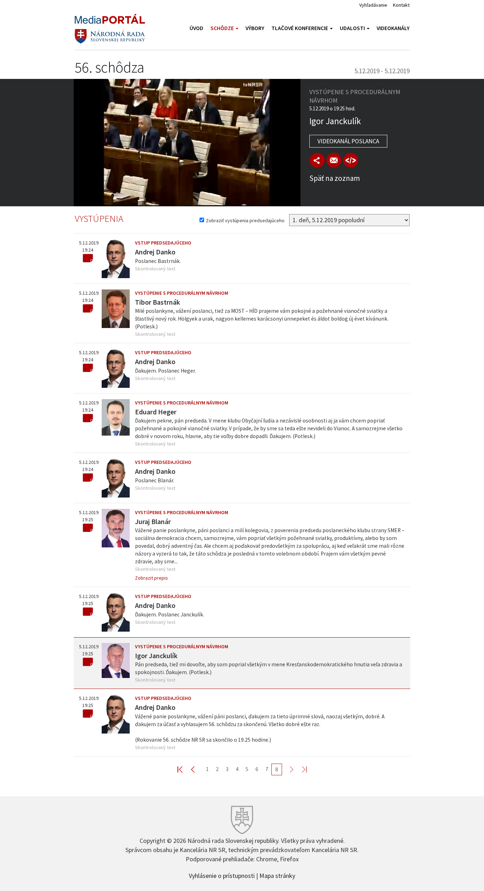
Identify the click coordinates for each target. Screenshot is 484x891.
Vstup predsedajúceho (163, 243)
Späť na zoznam (334, 178)
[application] (187, 142)
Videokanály (393, 28)
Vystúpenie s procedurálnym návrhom (181, 293)
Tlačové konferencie (300, 28)
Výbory (255, 28)
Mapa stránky (277, 875)
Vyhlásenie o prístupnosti (222, 875)
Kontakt (401, 5)
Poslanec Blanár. (154, 480)
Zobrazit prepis (151, 578)
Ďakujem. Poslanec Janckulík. (169, 614)
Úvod (196, 28)
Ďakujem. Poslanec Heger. (165, 370)
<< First (184, 769)
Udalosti (353, 28)
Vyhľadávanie (373, 5)
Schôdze (222, 28)
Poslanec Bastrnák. (158, 261)
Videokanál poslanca (348, 141)
